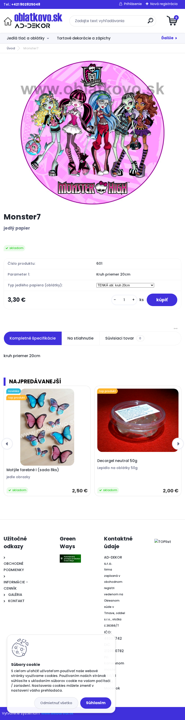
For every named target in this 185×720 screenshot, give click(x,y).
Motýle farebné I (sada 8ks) (33, 470)
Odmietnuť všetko (56, 703)
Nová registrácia (164, 3)
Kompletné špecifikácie (33, 338)
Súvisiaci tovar (123, 338)
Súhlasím (96, 703)
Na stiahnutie (80, 338)
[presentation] (7, 444)
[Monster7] (92, 132)
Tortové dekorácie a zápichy (84, 38)
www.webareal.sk (57, 713)
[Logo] (33, 21)
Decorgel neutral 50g (117, 460)
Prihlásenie (133, 3)
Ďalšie (167, 37)
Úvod (11, 48)
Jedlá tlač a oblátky (26, 38)
